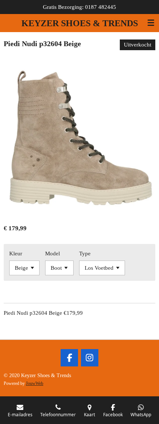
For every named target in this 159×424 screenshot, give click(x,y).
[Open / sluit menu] (151, 23)
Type (85, 253)
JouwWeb (34, 383)
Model (52, 253)
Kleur (15, 253)
